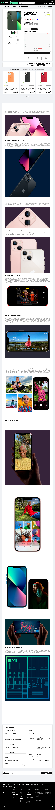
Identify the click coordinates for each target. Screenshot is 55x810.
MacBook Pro (28, 788)
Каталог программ (40, 784)
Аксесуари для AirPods (48, 791)
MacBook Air (28, 789)
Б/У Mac (14, 796)
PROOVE (35, 799)
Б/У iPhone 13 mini (23, 6)
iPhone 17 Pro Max (22, 788)
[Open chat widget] (52, 806)
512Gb (36, 24)
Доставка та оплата (13, 1)
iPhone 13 (21, 796)
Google (14, 789)
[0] (53, 3)
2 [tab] (28, 96)
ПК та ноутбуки (36, 796)
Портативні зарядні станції (38, 790)
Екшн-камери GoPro (37, 795)
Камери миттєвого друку (38, 792)
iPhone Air (21, 790)
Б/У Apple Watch (15, 798)
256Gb (31, 24)
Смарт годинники (36, 798)
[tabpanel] (10, 82)
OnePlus (14, 791)
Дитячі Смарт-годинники (37, 800)
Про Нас (20, 784)
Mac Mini (27, 791)
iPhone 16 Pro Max (22, 791)
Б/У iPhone (14, 6)
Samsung (14, 788)
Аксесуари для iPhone (48, 788)
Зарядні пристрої (26, 69)
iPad (20, 799)
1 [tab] (26, 96)
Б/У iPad (14, 797)
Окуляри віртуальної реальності (38, 793)
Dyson (35, 797)
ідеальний (35, 28)
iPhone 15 (21, 795)
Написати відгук (46, 773)
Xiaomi (14, 790)
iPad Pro (21, 801)
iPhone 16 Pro (22, 792)
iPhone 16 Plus (22, 793)
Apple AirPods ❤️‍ (28, 801)
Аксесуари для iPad (47, 789)
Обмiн (14, 784)
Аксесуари (6, 64)
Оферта (35, 784)
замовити (42, 52)
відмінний (27, 28)
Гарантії (31, 784)
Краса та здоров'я (37, 788)
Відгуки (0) (26, 64)
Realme (14, 792)
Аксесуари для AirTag (48, 792)
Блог (18, 1)
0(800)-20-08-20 (4, 788)
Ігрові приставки (36, 791)
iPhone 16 (21, 794)
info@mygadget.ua (5, 789)
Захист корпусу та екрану (14, 69)
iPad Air (21, 800)
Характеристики (18, 64)
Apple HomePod (28, 802)
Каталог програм (32, 1)
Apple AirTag (36, 794)
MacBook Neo (28, 790)
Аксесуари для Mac (47, 790)
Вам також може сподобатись (38, 69)
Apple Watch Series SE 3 (29, 797)
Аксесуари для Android (48, 793)
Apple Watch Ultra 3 (29, 796)
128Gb (26, 24)
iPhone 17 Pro (21, 789)
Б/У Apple (7, 6)
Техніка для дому (36, 789)
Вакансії (27, 1)
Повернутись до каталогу (45, 6)
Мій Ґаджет (6, 784)
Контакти (22, 1)
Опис (11, 64)
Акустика (27, 803)
